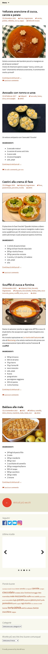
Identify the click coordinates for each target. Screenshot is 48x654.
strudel (40, 603)
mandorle (16, 413)
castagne (41, 589)
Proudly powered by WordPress (13, 649)
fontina (34, 291)
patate (4, 21)
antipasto (18, 291)
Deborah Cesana (33, 21)
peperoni (27, 600)
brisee (13, 589)
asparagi (4, 589)
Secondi (35, 288)
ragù (22, 603)
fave (40, 185)
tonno (40, 96)
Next (42, 554)
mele (22, 413)
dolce (4, 413)
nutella (37, 597)
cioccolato (8, 592)
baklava (32, 410)
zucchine (6, 611)
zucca (17, 21)
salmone (35, 603)
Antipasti (23, 96)
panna (11, 293)
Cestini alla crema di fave (17, 181)
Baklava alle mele (12, 407)
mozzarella (20, 596)
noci (30, 413)
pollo (43, 600)
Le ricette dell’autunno (32, 337)
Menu (4, 2)
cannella (38, 410)
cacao (17, 589)
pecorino (15, 188)
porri (14, 603)
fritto (39, 593)
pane (41, 596)
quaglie (18, 603)
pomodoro (7, 603)
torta (11, 607)
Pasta (44, 596)
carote (39, 18)
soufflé (16, 293)
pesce (33, 600)
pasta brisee (6, 188)
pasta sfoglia (13, 600)
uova (4, 99)
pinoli (38, 600)
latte (39, 291)
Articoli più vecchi (18, 502)
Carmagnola (28, 589)
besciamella (26, 291)
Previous (6, 554)
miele (26, 413)
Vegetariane (28, 18)
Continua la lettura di (12, 78)
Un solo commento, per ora (13, 170)
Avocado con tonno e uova (18, 92)
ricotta (21, 188)
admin (21, 99)
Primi (21, 18)
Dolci (23, 410)
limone (9, 413)
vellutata (11, 21)
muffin (28, 596)
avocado (34, 96)
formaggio (34, 593)
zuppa (22, 21)
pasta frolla (5, 600)
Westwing (11, 340)
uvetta (23, 608)
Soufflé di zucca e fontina (18, 284)
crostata (17, 593)
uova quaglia (11, 99)
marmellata (6, 597)
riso (32, 603)
